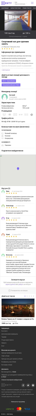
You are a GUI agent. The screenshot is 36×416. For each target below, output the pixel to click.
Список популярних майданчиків (11, 380)
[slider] (8, 49)
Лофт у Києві (5, 356)
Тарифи (3, 337)
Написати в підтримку (18, 401)
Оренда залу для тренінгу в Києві (11, 359)
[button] (20, 3)
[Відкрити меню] (32, 3)
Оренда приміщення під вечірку (11, 353)
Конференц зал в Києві (8, 362)
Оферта (3, 343)
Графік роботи (27, 8)
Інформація (5, 8)
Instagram (33, 385)
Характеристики (15, 8)
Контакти (4, 331)
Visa (27, 409)
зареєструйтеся (11, 284)
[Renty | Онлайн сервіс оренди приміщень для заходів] (6, 3)
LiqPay (10, 409)
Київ (18, 47)
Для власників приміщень (9, 334)
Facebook (23, 385)
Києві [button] (14, 372)
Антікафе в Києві (6, 365)
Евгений (12, 95)
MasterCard (19, 409)
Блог (2, 346)
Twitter (28, 385)
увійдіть (21, 284)
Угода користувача (7, 340)
